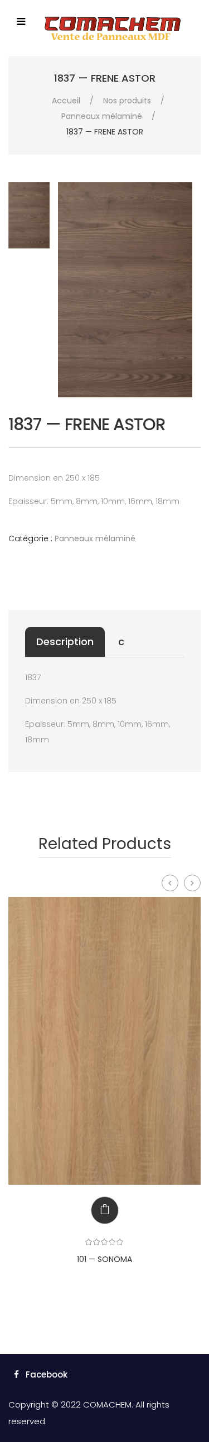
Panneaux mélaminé (101, 116)
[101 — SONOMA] (104, 1041)
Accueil (66, 100)
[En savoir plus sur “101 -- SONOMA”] (96, 1210)
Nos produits (127, 100)
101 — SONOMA (104, 1259)
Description (65, 641)
